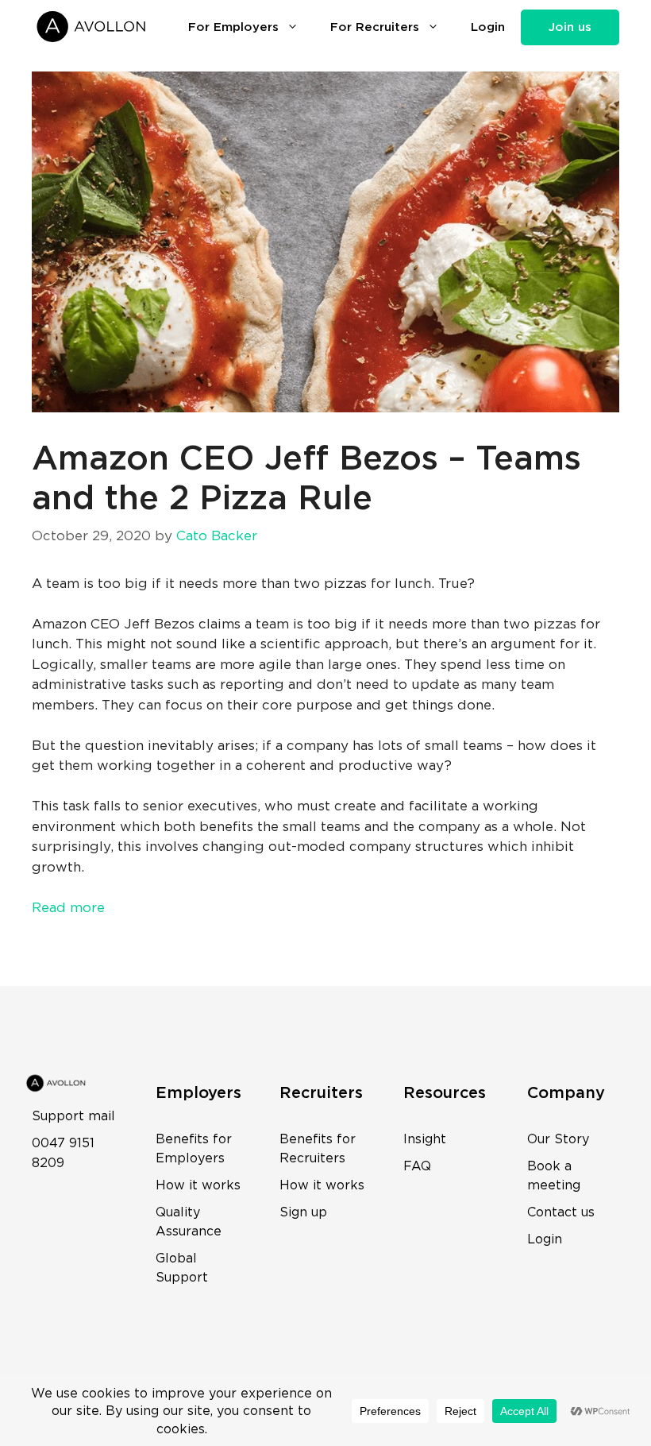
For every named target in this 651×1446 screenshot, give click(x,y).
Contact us (561, 1212)
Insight (424, 1139)
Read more (68, 907)
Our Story (558, 1139)
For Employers (233, 27)
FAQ (417, 1166)
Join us (570, 27)
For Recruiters (374, 27)
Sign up (303, 1212)
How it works (198, 1185)
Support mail (73, 1116)
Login (488, 27)
